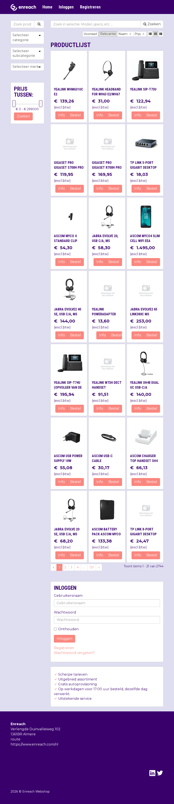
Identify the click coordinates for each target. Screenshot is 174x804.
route (15, 739)
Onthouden (68, 629)
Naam (123, 34)
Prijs (138, 34)
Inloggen (66, 7)
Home (47, 7)
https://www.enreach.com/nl (34, 744)
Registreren (90, 7)
